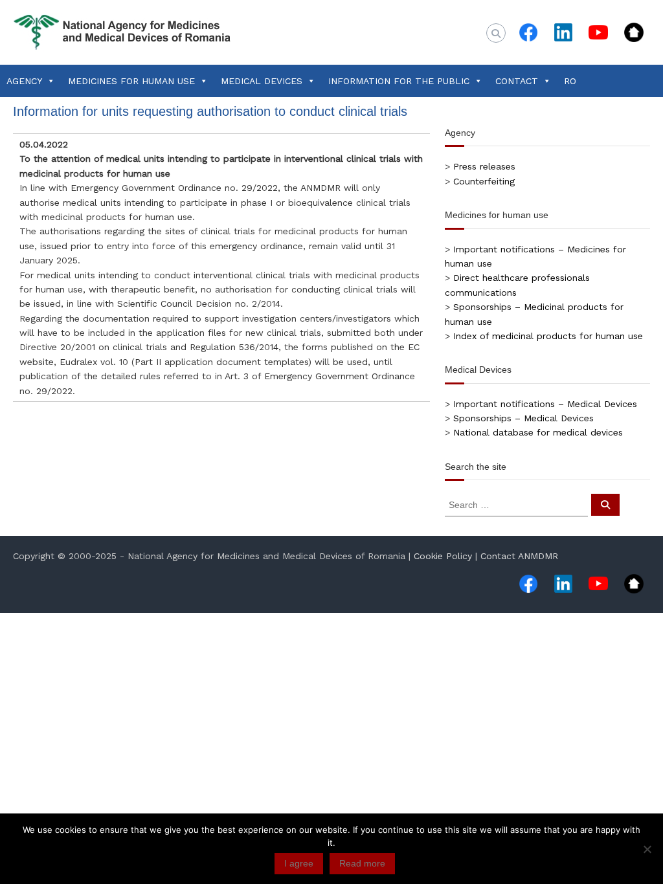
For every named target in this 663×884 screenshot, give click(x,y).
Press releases (484, 166)
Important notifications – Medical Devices (545, 404)
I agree (298, 863)
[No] (646, 849)
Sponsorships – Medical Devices (523, 418)
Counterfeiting (484, 181)
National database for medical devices (538, 432)
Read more (362, 863)
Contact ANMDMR (519, 556)
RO (570, 81)
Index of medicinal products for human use (548, 336)
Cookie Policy (443, 556)
